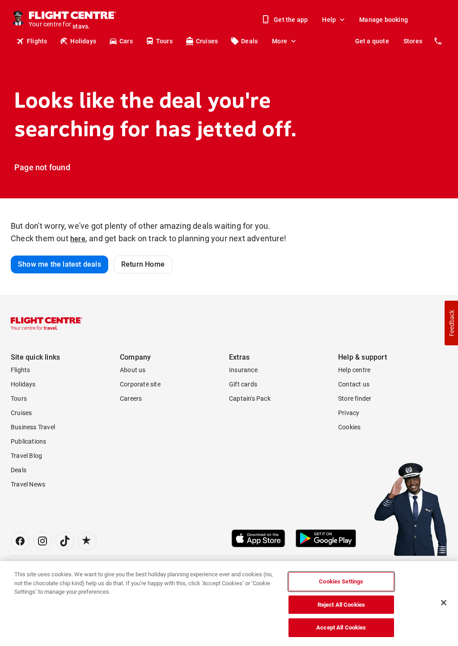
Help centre (354, 369)
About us (133, 369)
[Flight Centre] (46, 323)
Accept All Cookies (341, 627)
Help (329, 19)
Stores (412, 41)
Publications (28, 441)
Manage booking (383, 19)
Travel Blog (26, 455)
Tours (164, 41)
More (279, 41)
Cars (126, 41)
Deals (249, 41)
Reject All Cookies (341, 604)
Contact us (353, 384)
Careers (131, 398)
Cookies (349, 427)
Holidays (83, 41)
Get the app (291, 19)
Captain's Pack (250, 398)
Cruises (207, 41)
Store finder (354, 398)
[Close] (444, 602)
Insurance (243, 369)
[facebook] (20, 541)
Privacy (348, 412)
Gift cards (243, 384)
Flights (37, 41)
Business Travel (33, 427)
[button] (451, 323)
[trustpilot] (87, 541)
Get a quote (372, 41)
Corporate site (140, 384)
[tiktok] (64, 541)
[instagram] (42, 541)
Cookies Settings (341, 581)
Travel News (28, 484)
